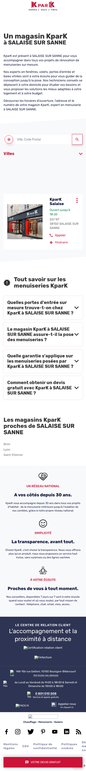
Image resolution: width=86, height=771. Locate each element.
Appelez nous (67, 704)
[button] (6, 6)
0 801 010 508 (45, 693)
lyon (7, 449)
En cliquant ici (66, 707)
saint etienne (13, 455)
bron (7, 444)
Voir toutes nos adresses (45, 675)
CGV (25, 746)
